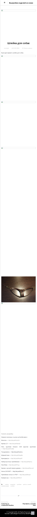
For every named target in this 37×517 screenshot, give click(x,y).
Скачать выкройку (7, 434)
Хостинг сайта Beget (11, 513)
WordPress (29, 513)
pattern (7, 484)
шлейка (12, 486)
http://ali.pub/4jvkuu (26, 461)
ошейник (19, 484)
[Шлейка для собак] (18, 23)
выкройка (12, 484)
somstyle (6, 48)
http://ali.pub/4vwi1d (13, 440)
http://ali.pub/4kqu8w (17, 455)
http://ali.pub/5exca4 (28, 468)
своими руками (5, 486)
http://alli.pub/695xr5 (16, 478)
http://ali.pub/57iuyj (14, 465)
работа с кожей (27, 484)
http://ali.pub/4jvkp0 (14, 443)
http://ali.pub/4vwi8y (8, 448)
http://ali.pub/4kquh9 (16, 458)
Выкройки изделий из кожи (21, 3)
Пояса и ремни (28, 48)
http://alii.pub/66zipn (25, 474)
